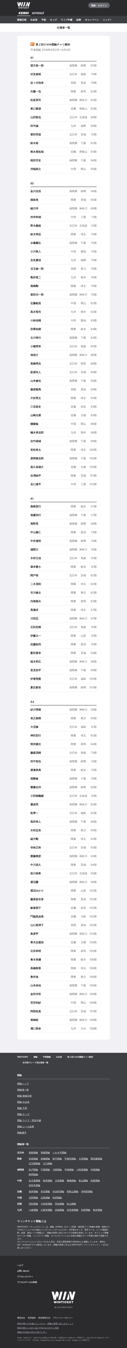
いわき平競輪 (59, 1152)
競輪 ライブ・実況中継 (29, 1120)
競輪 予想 (22, 1108)
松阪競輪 (95, 1180)
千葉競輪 (45, 1169)
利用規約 (32, 1318)
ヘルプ (20, 1265)
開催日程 (21, 19)
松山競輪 (71, 1203)
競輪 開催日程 (24, 1095)
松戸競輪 (33, 1169)
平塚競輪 (69, 1169)
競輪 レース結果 (25, 1126)
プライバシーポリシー (63, 1318)
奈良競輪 (45, 1191)
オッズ (53, 19)
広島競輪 (45, 1197)
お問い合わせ (23, 1271)
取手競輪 (57, 1158)
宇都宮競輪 (70, 1158)
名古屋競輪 (34, 1180)
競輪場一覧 (23, 1089)
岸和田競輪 (87, 1191)
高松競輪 (33, 1203)
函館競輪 (33, 1152)
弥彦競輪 (33, 1158)
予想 (43, 19)
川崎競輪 (57, 1169)
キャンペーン (92, 19)
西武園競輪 (96, 1158)
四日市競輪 (34, 1185)
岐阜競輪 (47, 1180)
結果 (78, 19)
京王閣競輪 (34, 1163)
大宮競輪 (83, 1158)
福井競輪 (33, 1191)
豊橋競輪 (71, 1180)
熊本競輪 (97, 1209)
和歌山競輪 (72, 1191)
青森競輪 (45, 1152)
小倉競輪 (33, 1209)
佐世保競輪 (72, 1209)
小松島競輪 (46, 1203)
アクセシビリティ (25, 1276)
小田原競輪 (82, 1169)
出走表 (33, 19)
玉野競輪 (33, 1197)
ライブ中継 (66, 19)
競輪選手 (21, 1132)
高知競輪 (59, 1203)
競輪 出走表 (23, 1102)
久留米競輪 (46, 1209)
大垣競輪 (59, 1180)
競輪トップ (23, 1083)
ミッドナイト (110, 19)
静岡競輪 (33, 1174)
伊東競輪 (95, 1169)
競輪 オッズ (23, 1114)
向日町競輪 (58, 1191)
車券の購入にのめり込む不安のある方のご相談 (38, 1328)
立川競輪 (47, 1163)
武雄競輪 (59, 1209)
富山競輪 (83, 1180)
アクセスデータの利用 (27, 1282)
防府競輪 (57, 1197)
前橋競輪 (45, 1158)
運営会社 (21, 1318)
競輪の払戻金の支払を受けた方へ (32, 1332)
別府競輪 (85, 1209)
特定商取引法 (44, 1318)
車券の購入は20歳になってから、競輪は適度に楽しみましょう (45, 1323)
